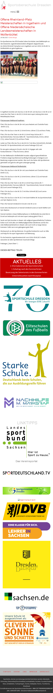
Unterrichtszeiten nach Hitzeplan (26, 276)
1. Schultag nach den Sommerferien (26, 269)
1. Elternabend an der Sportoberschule (26, 266)
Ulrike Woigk (13, 37)
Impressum (33, 672)
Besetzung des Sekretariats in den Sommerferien (26, 272)
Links (25, 672)
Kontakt (17, 672)
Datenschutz (44, 672)
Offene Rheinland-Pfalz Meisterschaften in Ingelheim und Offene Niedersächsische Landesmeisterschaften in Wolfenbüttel (23, 27)
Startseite (7, 672)
